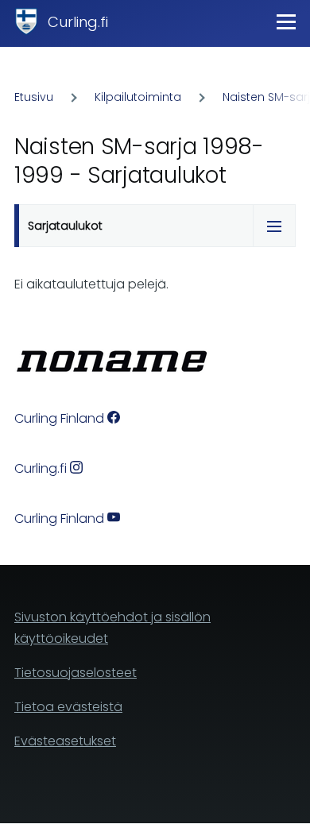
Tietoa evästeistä (68, 707)
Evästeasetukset (65, 741)
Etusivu (33, 97)
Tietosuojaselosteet (75, 672)
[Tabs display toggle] (274, 225)
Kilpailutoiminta (138, 97)
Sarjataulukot (65, 226)
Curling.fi (78, 22)
